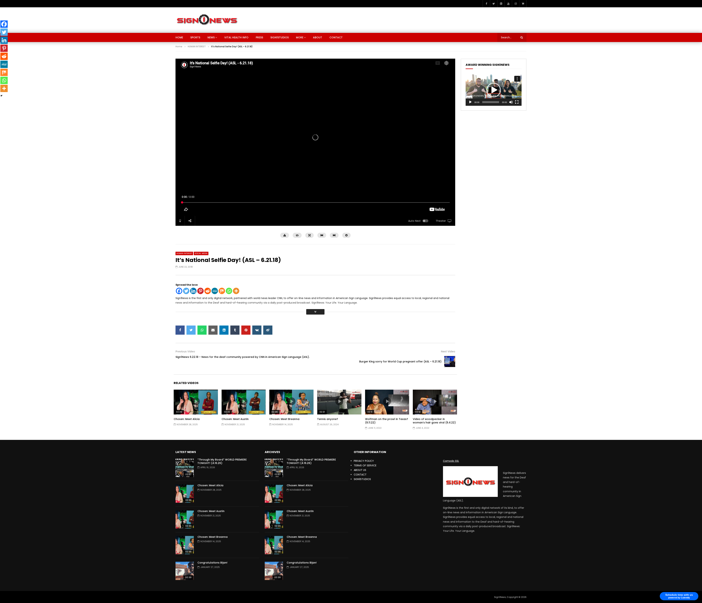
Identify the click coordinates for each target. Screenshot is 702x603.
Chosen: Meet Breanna (284, 419)
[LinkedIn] (501, 3)
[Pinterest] (200, 291)
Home (179, 46)
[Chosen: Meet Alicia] (185, 493)
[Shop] (522, 3)
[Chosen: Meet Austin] (185, 519)
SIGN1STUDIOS (279, 37)
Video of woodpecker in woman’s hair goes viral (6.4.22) (434, 420)
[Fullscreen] (517, 102)
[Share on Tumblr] (234, 330)
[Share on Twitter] (191, 330)
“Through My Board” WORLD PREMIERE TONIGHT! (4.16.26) (222, 461)
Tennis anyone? (327, 419)
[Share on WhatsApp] (202, 330)
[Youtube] (508, 3)
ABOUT (317, 37)
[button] (493, 90)
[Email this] (213, 330)
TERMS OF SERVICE (365, 465)
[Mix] (222, 291)
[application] (494, 90)
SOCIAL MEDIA (201, 253)
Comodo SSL (451, 461)
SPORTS (195, 37)
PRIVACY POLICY (364, 461)
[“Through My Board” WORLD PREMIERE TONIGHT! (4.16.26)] (185, 468)
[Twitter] (493, 3)
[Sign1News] (207, 20)
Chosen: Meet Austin (235, 419)
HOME (179, 37)
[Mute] (511, 102)
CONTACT (336, 37)
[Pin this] (245, 330)
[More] (236, 291)
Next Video (448, 351)
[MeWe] (215, 291)
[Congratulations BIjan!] (185, 571)
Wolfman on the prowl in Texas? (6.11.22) (386, 420)
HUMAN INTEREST (197, 46)
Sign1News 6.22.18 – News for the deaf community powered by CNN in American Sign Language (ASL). (243, 357)
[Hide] (1, 95)
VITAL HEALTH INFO (236, 37)
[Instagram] (515, 3)
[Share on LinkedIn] (224, 330)
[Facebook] (486, 3)
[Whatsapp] (229, 291)
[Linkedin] (193, 291)
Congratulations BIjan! (212, 562)
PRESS (259, 37)
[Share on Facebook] (180, 330)
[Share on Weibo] (267, 330)
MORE (299, 37)
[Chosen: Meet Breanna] (185, 545)
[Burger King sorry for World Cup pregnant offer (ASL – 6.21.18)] (449, 361)
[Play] (470, 102)
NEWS (211, 37)
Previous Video (185, 351)
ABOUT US (360, 470)
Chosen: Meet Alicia (187, 419)
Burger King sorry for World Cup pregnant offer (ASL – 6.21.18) (400, 361)
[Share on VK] (256, 330)
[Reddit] (207, 291)
